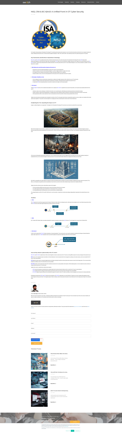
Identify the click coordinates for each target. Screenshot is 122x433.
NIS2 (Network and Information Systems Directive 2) (44, 67)
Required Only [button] (77, 430)
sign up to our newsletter (78, 306)
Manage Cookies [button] (68, 430)
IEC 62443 (34, 85)
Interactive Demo (90, 2)
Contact (97, 2)
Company (78, 2)
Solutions (72, 2)
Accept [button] (72, 430)
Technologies (60, 2)
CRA (37, 87)
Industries (67, 2)
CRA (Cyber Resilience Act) (38, 77)
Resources (83, 2)
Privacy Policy (66, 426)
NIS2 (65, 220)
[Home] (26, 2)
